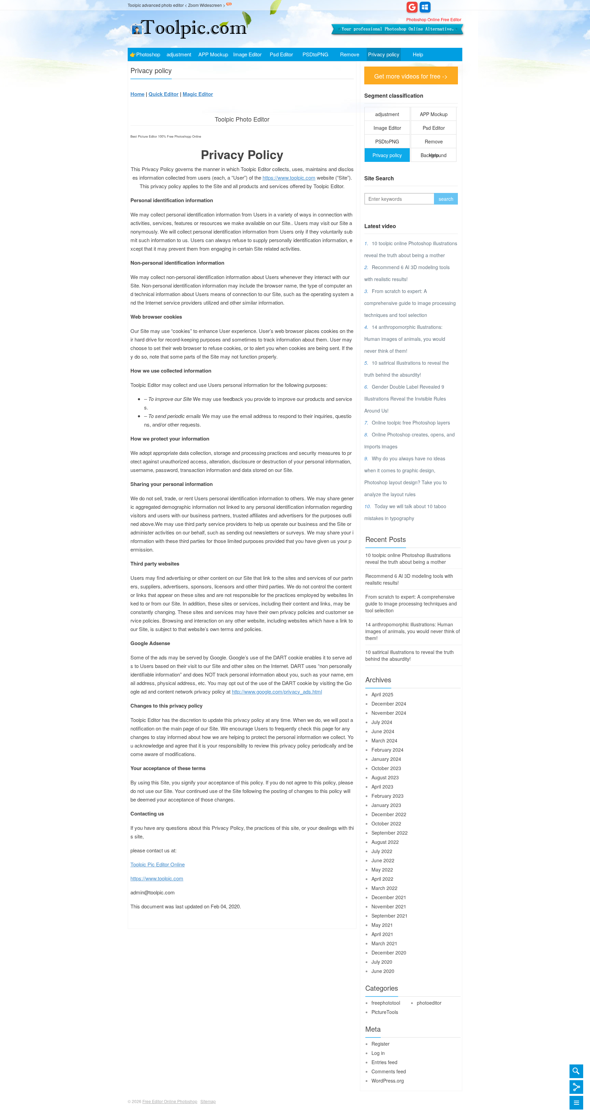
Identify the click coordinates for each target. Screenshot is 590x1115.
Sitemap (208, 1101)
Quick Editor (164, 94)
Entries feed (384, 1062)
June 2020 (382, 970)
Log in (378, 1052)
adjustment (179, 54)
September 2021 (389, 915)
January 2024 (386, 758)
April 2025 (382, 694)
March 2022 (384, 887)
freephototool (385, 1002)
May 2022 (382, 869)
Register (380, 1043)
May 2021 (382, 924)
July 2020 (381, 961)
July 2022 (381, 851)
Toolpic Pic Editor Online (157, 864)
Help (418, 54)
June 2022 (382, 860)
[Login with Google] (412, 7)
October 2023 (386, 768)
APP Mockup (213, 54)
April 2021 (382, 934)
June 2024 (382, 731)
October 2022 (386, 823)
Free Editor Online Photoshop (187, 29)
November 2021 (388, 906)
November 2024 (388, 712)
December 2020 (388, 952)
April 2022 (382, 878)
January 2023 (386, 805)
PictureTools (384, 1011)
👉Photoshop (145, 54)
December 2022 (388, 814)
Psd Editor (281, 54)
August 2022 (385, 841)
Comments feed (388, 1071)
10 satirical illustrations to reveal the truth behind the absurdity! (409, 655)
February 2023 (387, 795)
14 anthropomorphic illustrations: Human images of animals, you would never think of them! (404, 338)
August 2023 (385, 777)
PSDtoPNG (315, 54)
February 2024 (387, 749)
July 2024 (381, 722)
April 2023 (382, 786)
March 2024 (384, 740)
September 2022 (389, 832)
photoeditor (429, 1002)
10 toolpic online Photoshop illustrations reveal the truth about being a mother (408, 558)
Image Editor (247, 54)
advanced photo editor (163, 5)
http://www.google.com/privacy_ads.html (277, 691)
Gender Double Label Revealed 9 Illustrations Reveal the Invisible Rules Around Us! (405, 398)
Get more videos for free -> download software (411, 77)
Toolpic (134, 5)
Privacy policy (383, 54)
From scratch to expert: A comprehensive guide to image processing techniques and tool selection (410, 303)
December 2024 (388, 703)
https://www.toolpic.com (289, 177)
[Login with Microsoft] (425, 7)
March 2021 (384, 943)
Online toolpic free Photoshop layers (411, 422)
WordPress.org (387, 1080)
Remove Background (349, 56)
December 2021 (388, 897)
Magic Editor (198, 94)
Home (137, 94)
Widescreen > (212, 5)
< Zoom (192, 5)
